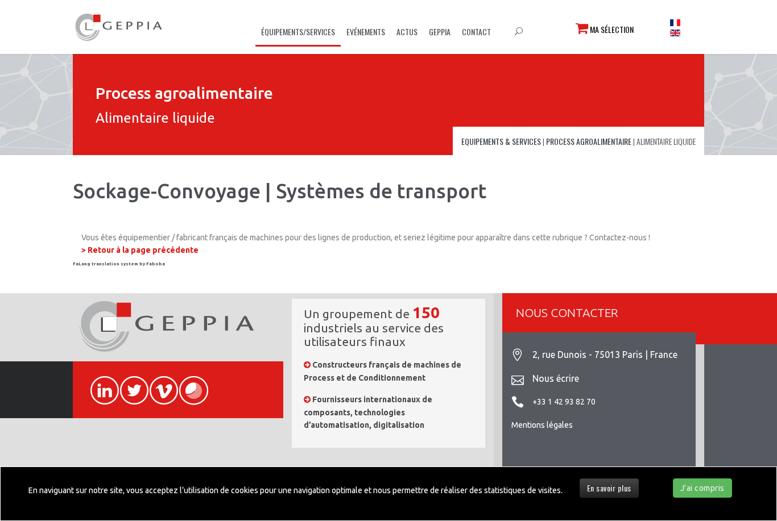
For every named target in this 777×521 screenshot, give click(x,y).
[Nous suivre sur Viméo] (158, 384)
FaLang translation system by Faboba (119, 263)
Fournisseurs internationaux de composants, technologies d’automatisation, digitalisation (368, 412)
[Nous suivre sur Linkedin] (99, 384)
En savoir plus (609, 488)
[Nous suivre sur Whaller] (188, 384)
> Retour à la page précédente (140, 250)
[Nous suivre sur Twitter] (129, 384)
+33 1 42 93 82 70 (564, 401)
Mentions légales (542, 425)
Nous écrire (555, 378)
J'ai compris (702, 488)
